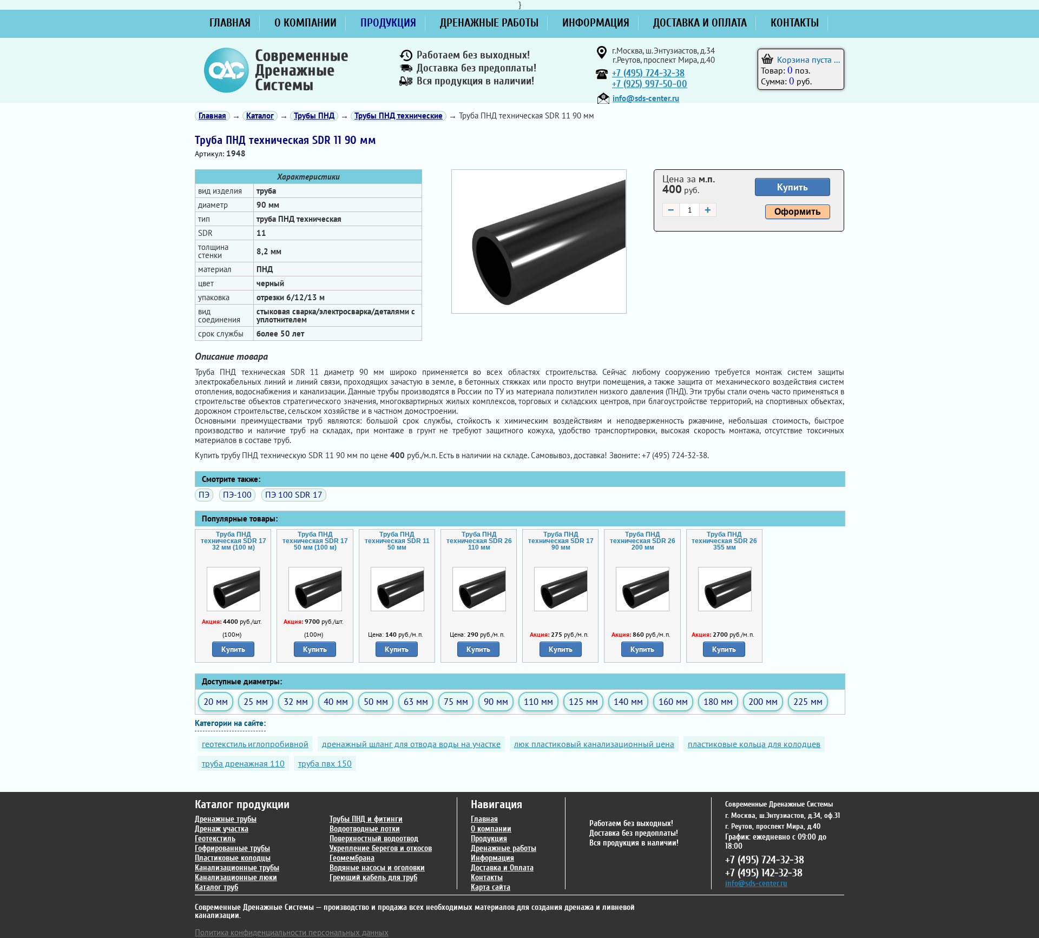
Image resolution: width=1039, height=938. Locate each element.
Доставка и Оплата (502, 868)
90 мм (496, 701)
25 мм (256, 701)
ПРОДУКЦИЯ (388, 22)
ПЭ (204, 494)
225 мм (808, 701)
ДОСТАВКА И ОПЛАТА (700, 22)
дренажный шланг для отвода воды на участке (411, 743)
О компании (491, 829)
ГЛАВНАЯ (230, 22)
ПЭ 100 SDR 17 (294, 494)
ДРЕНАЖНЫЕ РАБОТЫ (489, 22)
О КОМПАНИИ (305, 22)
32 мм (296, 701)
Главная (484, 819)
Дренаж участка (221, 829)
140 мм (628, 701)
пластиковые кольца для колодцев (754, 743)
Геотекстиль (215, 838)
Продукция (489, 838)
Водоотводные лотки (365, 829)
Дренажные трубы (226, 819)
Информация (492, 858)
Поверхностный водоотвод (374, 838)
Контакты (487, 877)
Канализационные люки (236, 877)
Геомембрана (352, 858)
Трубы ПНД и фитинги (366, 819)
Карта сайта (490, 887)
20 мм (215, 701)
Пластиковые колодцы (233, 858)
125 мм (583, 701)
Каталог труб (216, 887)
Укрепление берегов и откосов (381, 848)
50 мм (376, 701)
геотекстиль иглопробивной (255, 743)
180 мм (718, 701)
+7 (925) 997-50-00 (649, 84)
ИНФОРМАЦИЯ (595, 22)
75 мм (456, 701)
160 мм (673, 701)
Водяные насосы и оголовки (377, 868)
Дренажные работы (503, 848)
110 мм (538, 701)
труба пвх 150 (325, 763)
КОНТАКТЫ (795, 22)
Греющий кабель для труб (373, 877)
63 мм (416, 701)
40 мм (336, 701)
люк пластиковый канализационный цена (594, 743)
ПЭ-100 (237, 494)
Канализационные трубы (237, 868)
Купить (792, 187)
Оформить (797, 211)
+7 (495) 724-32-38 (648, 73)
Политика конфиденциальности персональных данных (292, 932)
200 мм (763, 701)
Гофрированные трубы (232, 848)
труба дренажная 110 (243, 763)
